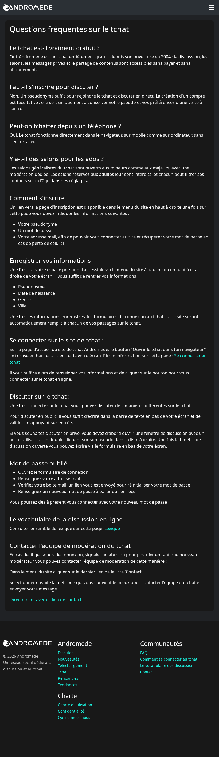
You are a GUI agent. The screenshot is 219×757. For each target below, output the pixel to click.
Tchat (63, 671)
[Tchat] (27, 7)
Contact (147, 671)
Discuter (65, 652)
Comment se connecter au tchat (168, 659)
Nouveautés (68, 659)
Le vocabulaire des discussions (167, 665)
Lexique (112, 528)
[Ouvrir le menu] (211, 7)
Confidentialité (71, 711)
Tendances (67, 684)
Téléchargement (72, 665)
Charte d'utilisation (75, 704)
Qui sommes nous (74, 717)
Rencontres (68, 678)
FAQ (143, 652)
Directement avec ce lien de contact (45, 599)
